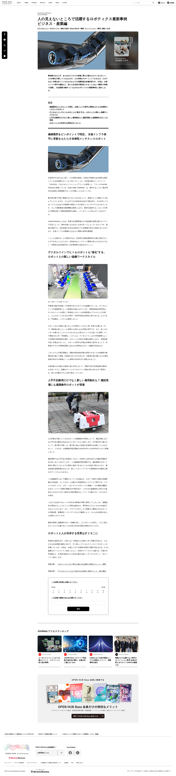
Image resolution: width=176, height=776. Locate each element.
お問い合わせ (79, 762)
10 (103, 590)
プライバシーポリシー (32, 762)
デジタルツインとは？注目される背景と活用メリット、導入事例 (82, 571)
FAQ (72, 762)
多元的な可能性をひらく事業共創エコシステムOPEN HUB (19, 734)
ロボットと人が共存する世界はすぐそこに (65, 123)
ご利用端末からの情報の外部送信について (50, 762)
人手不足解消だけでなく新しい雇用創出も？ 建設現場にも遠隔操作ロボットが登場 (79, 119)
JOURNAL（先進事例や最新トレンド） (48, 734)
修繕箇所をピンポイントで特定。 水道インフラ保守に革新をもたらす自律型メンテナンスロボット (79, 108)
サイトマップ (8, 762)
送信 (78, 609)
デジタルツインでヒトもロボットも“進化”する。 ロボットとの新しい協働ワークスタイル (79, 113)
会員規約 (66, 762)
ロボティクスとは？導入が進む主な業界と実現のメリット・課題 (82, 564)
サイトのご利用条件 (19, 762)
